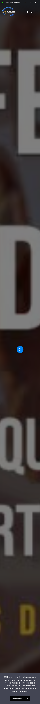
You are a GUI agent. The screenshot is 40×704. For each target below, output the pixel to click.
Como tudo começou (13, 2)
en (30, 2)
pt (25, 2)
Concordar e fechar (20, 699)
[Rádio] (27, 11)
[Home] (11, 12)
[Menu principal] (36, 12)
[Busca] (31, 12)
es (36, 2)
